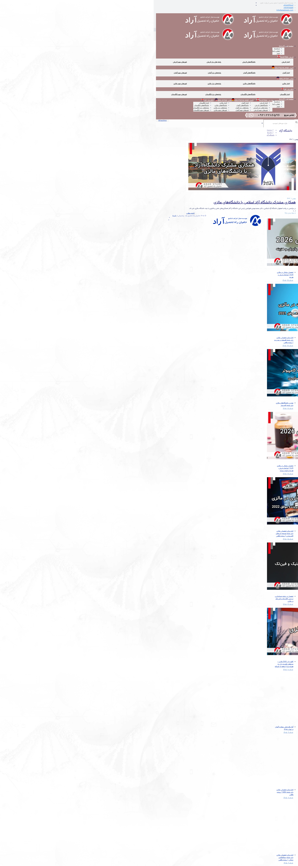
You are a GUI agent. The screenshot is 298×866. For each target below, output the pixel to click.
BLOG (269, 132)
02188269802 (288, 5)
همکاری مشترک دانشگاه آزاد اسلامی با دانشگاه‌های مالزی (255, 202)
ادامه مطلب (190, 213)
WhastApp (162, 120)
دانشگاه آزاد (270, 135)
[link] (262, 123)
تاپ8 (174, 215)
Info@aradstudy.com (284, 10)
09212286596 (288, 7)
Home (269, 130)
